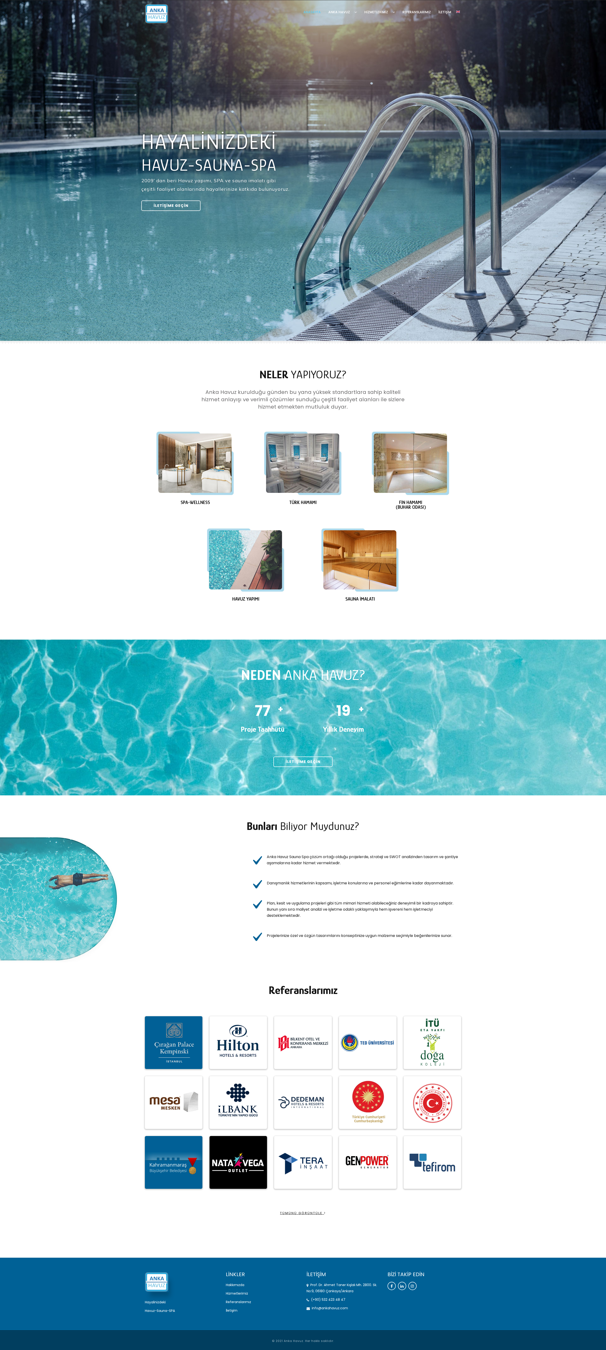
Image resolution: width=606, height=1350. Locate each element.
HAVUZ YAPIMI (245, 598)
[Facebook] (392, 1286)
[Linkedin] (402, 1286)
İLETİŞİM (444, 12)
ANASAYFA (312, 12)
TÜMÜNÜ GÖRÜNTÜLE (302, 1213)
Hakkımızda (235, 1285)
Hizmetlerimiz (237, 1293)
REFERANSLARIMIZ (416, 12)
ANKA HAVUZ (339, 12)
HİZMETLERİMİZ (376, 12)
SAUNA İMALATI (360, 598)
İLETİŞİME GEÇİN (171, 205)
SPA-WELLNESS (195, 502)
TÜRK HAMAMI (303, 502)
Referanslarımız (238, 1302)
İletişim (231, 1310)
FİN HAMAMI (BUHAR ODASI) (411, 505)
